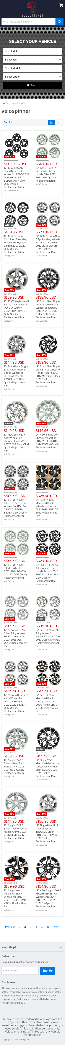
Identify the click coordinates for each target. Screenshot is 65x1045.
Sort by (8, 122)
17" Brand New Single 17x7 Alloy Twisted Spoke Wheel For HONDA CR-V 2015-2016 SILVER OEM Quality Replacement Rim (16, 376)
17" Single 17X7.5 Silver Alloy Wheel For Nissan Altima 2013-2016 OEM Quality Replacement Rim (16, 832)
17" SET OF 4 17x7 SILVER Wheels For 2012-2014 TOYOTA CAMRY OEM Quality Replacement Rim (15, 571)
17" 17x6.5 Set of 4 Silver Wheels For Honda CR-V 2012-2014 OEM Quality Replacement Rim (46, 174)
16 (48, 926)
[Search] (59, 21)
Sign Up (47, 970)
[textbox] (32, 51)
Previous (10, 926)
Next (57, 926)
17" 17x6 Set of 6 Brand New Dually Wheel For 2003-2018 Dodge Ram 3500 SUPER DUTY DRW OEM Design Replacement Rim (16, 177)
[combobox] (32, 51)
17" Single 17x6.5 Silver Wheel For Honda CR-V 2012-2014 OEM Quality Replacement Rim (14, 766)
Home (5, 103)
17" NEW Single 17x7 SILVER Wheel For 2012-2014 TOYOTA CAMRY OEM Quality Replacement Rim (47, 441)
